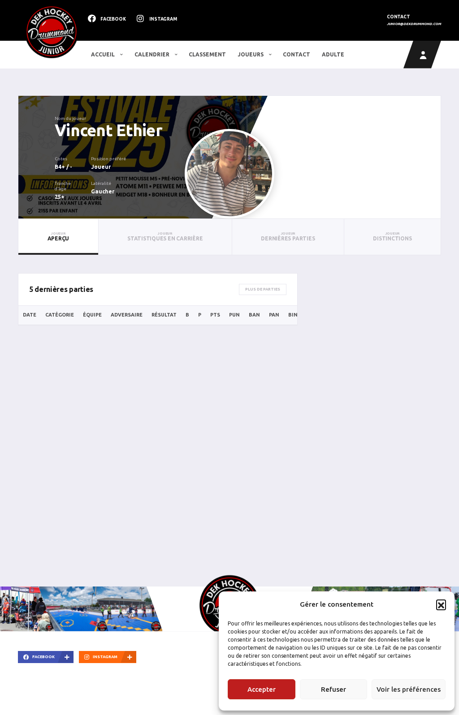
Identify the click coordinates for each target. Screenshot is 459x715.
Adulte (333, 54)
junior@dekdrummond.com (414, 24)
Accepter (261, 689)
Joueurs (251, 54)
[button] (441, 604)
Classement (207, 54)
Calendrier (152, 54)
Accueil (103, 54)
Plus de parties (262, 289)
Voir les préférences (409, 689)
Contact (296, 54)
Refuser (333, 689)
